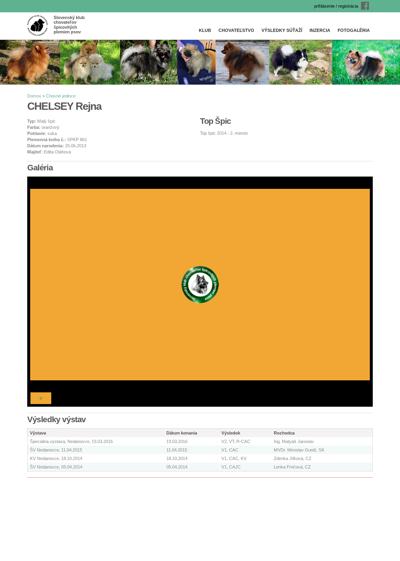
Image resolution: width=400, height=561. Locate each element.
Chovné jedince (61, 95)
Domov (34, 95)
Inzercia (320, 30)
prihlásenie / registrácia (336, 6)
